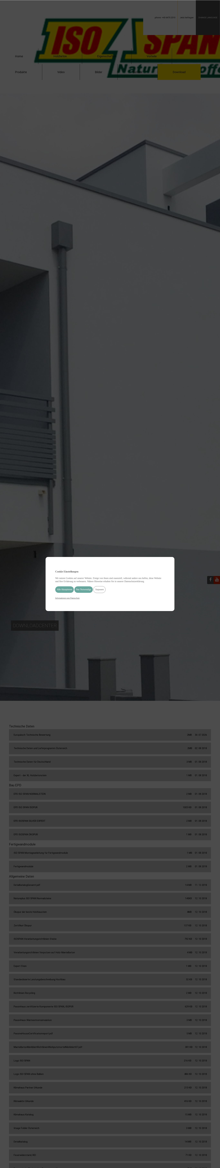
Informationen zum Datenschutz (67, 598)
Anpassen (99, 589)
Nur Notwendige (83, 589)
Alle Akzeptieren (64, 589)
